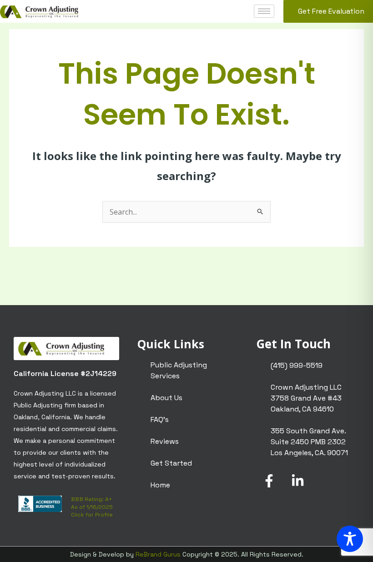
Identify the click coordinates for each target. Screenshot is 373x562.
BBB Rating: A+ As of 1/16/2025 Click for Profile (92, 507)
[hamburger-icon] (264, 11)
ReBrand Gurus (158, 554)
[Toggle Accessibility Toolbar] (350, 539)
